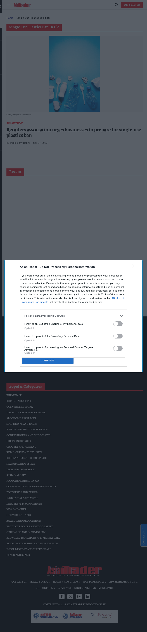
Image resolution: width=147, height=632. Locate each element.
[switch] (118, 323)
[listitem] (73, 316)
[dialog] (73, 316)
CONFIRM (47, 360)
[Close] (135, 267)
